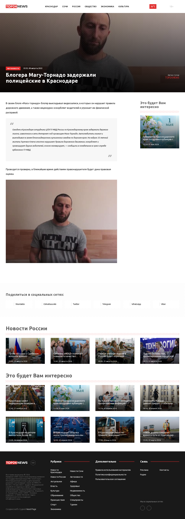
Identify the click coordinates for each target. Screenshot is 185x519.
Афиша (73, 481)
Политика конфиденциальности (110, 474)
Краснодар (51, 6)
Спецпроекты (76, 500)
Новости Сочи (76, 471)
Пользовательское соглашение (110, 479)
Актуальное (56, 481)
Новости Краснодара (56, 471)
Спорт (54, 504)
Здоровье (75, 486)
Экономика (107, 6)
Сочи (65, 6)
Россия (76, 6)
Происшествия (58, 500)
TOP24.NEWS (172, 77)
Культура (124, 6)
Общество (91, 6)
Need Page (31, 509)
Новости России (58, 477)
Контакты (164, 470)
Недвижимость (77, 491)
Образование (57, 495)
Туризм (73, 504)
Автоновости (76, 477)
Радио (143, 474)
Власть (54, 486)
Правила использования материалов (113, 470)
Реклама (144, 470)
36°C (152, 6)
